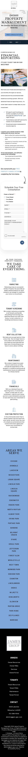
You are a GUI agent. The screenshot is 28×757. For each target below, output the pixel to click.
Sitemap (9, 733)
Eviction (17, 42)
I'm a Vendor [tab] (9, 201)
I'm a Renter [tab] (9, 199)
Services (14, 669)
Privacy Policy (18, 733)
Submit (22, 243)
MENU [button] (14, 8)
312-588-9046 (14, 713)
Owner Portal (18, 115)
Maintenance (11, 42)
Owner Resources (14, 662)
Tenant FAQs (14, 688)
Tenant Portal (14, 695)
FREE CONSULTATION (14, 35)
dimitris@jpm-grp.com (14, 717)
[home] (14, 4)
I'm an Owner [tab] (10, 197)
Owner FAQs (14, 666)
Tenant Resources (14, 684)
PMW (14, 731)
